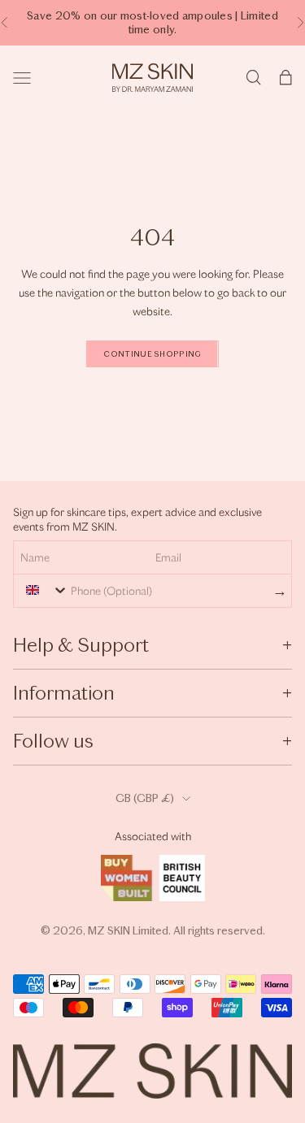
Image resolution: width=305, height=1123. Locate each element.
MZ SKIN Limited (128, 931)
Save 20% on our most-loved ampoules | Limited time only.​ (152, 23)
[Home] (152, 77)
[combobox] (43, 590)
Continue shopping (152, 354)
